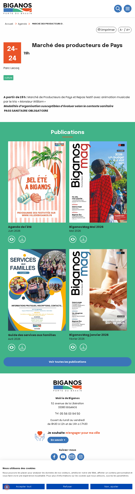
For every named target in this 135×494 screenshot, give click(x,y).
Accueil (9, 23)
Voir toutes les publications (67, 362)
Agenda (22, 23)
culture (8, 77)
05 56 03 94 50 (70, 414)
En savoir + (58, 440)
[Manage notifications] (7, 487)
